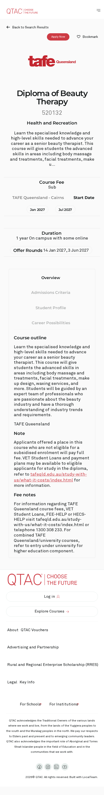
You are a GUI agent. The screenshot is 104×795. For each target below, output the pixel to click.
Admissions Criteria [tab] (50, 292)
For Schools (30, 704)
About (12, 630)
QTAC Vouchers (34, 630)
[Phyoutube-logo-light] (64, 766)
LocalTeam (89, 777)
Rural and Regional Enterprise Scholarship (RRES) (52, 665)
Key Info (27, 682)
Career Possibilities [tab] (51, 323)
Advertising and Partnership (33, 647)
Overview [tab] (50, 277)
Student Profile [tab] (51, 308)
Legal (12, 682)
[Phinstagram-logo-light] (48, 766)
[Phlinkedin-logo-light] (56, 766)
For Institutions (63, 704)
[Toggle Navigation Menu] (98, 10)
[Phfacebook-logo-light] (39, 766)
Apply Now (58, 36)
